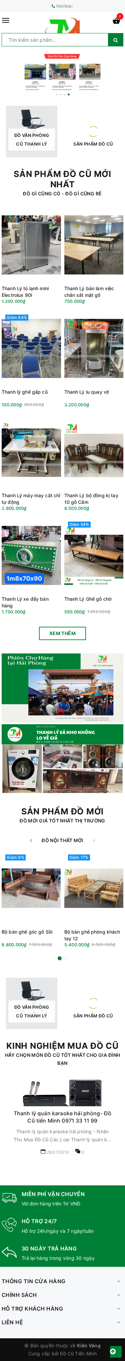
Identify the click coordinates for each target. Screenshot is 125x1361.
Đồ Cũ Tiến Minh (78, 1353)
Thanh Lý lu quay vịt (86, 392)
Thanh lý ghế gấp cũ (25, 392)
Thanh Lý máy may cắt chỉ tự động (31, 499)
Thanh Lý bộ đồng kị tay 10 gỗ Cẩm (91, 499)
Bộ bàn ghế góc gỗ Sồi (27, 932)
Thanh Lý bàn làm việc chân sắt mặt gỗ (89, 291)
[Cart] (116, 22)
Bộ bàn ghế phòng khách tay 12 (92, 935)
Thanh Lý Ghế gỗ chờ (88, 599)
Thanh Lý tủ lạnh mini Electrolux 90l (25, 291)
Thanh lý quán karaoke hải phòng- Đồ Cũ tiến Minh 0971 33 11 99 (63, 1117)
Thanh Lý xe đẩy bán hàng (25, 602)
